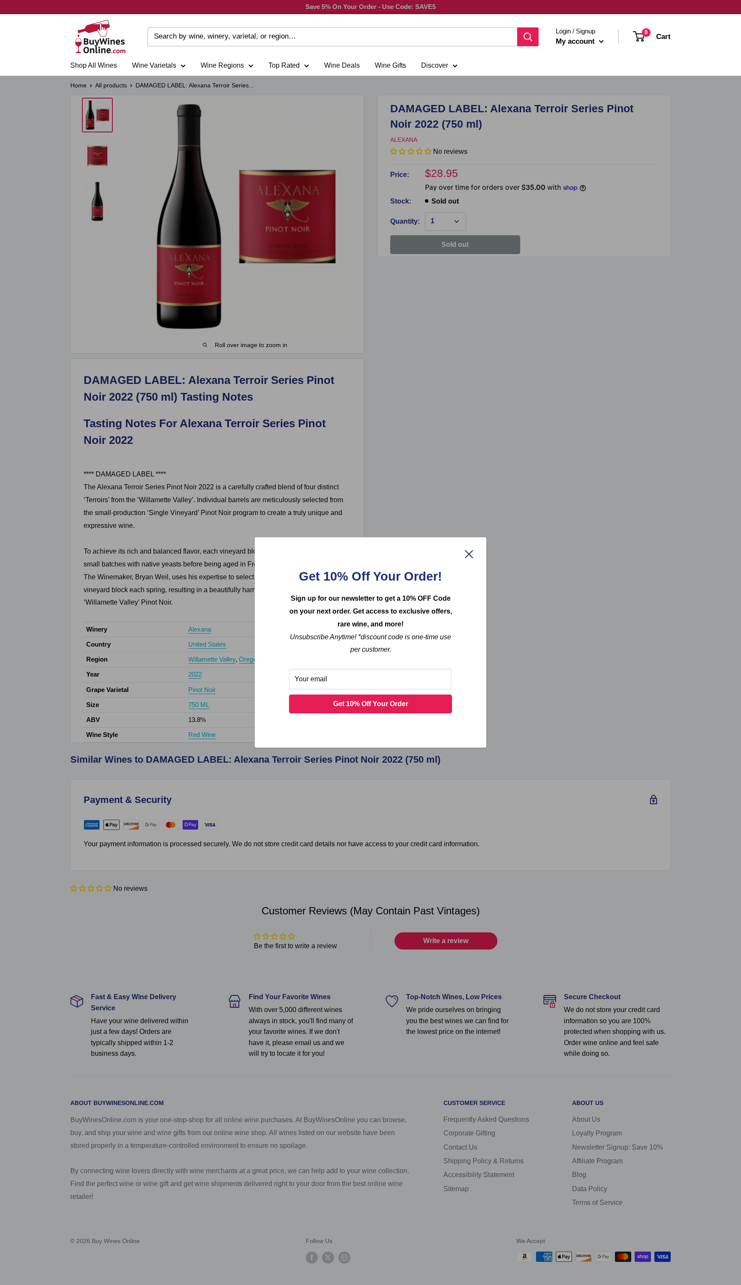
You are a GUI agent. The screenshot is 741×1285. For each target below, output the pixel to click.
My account (576, 41)
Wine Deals (342, 65)
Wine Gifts (390, 65)
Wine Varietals (154, 65)
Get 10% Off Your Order (370, 703)
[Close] (469, 554)
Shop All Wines (93, 65)
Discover (434, 65)
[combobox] (332, 36)
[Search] (528, 36)
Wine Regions (222, 65)
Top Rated (284, 65)
